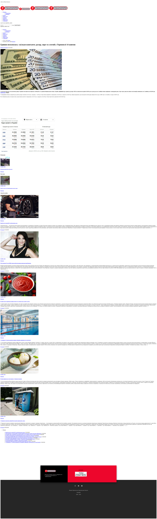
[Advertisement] (37, 106)
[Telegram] (82, 486)
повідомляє (3, 92)
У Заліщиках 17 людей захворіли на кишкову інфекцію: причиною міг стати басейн (15, 340)
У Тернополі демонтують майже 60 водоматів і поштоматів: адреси (12, 420)
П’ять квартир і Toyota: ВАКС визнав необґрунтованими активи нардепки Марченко (15, 263)
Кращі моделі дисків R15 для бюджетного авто (8, 223)
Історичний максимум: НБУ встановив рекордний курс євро (18, 441)
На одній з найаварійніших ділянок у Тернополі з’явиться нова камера (20, 439)
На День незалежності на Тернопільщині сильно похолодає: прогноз (19, 435)
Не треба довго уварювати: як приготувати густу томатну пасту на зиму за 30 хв (15, 301)
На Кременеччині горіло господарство (6, 169)
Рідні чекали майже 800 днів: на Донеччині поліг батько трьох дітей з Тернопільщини (23, 436)
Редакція (6, 47)
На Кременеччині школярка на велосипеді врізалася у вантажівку (19, 437)
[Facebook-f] (75, 486)
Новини (2, 47)
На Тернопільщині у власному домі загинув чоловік (16, 440)
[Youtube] (78, 486)
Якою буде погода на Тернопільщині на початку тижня (8, 188)
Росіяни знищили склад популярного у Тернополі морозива (11, 378)
